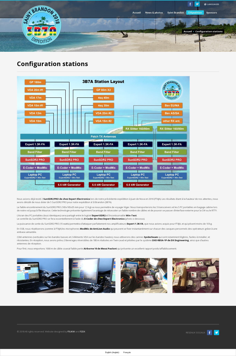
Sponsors (210, 12)
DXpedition (194, 13)
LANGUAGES (213, 4)
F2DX (82, 331)
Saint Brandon (174, 12)
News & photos (153, 12)
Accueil (137, 12)
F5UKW (71, 331)
